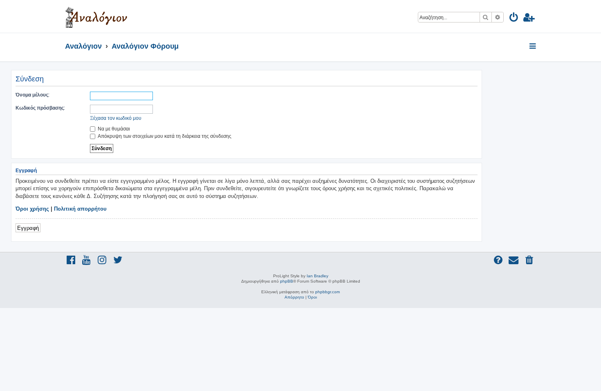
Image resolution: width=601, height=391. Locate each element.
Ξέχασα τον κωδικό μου (115, 118)
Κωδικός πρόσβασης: (40, 108)
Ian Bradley (317, 276)
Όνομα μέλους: (32, 95)
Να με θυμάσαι (113, 129)
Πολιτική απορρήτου (80, 209)
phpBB (286, 281)
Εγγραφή (28, 227)
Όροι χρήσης (32, 209)
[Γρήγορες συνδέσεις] (533, 46)
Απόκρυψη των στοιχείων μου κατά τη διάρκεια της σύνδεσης (163, 136)
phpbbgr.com (327, 292)
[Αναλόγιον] (96, 16)
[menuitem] (514, 18)
